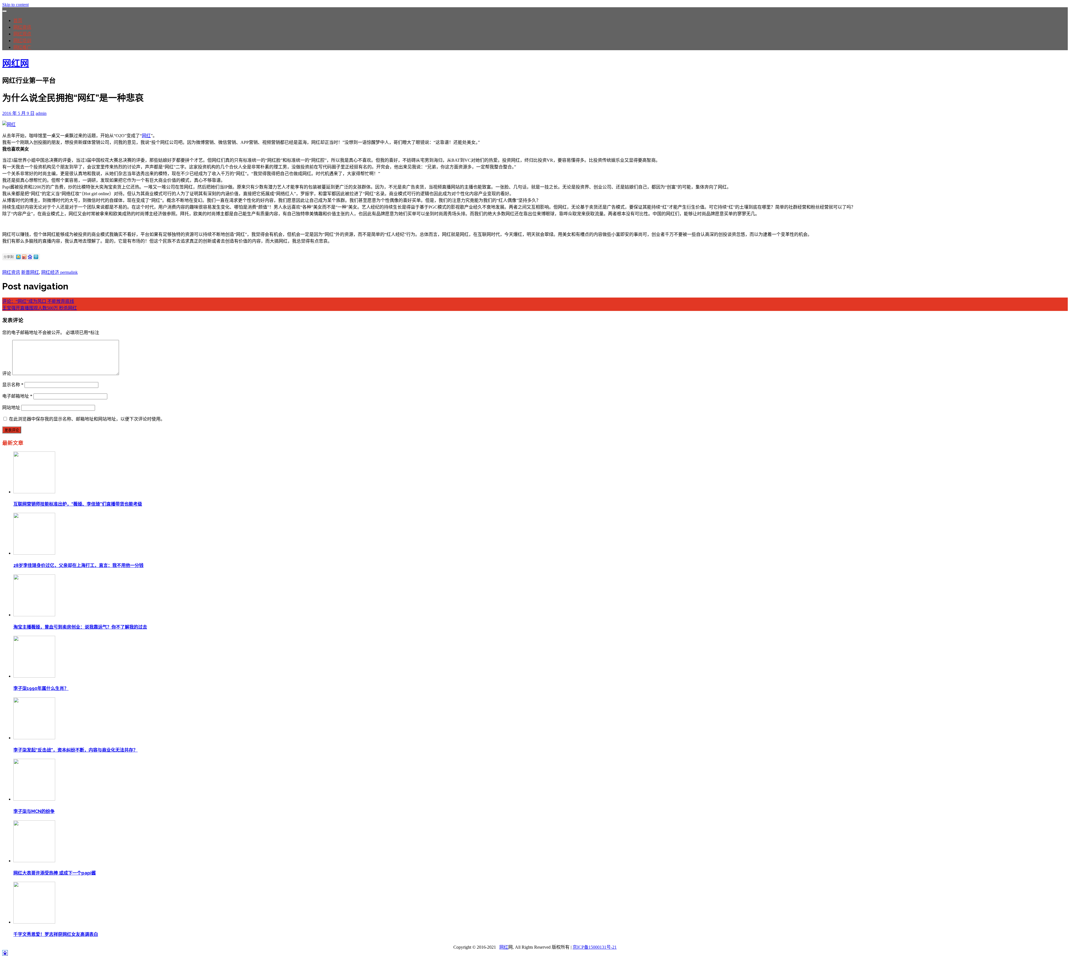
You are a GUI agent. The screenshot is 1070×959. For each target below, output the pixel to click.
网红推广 (22, 47)
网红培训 (22, 40)
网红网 (15, 63)
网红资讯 (22, 27)
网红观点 (22, 34)
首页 (17, 20)
